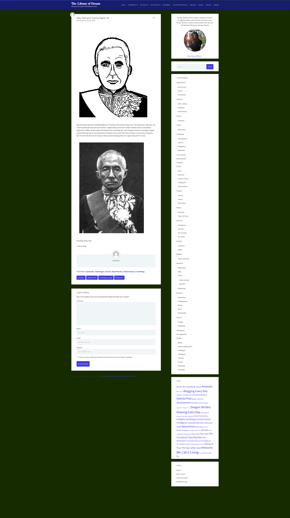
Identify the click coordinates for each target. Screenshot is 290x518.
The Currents (182, 233)
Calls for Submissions (185, 346)
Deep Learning (184, 280)
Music (180, 309)
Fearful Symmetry (201, 416)
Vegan (180, 250)
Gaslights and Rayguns (187, 419)
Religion (179, 254)
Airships (180, 322)
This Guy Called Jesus (191, 447)
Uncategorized (181, 334)
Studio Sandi (195, 434)
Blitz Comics (179, 391)
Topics (180, 275)
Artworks (90, 271)
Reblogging (185, 430)
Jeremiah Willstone (196, 423)
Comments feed (181, 478)
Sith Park (204, 430)
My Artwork (155, 5)
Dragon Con (186, 408)
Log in (178, 470)
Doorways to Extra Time (199, 403)
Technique (181, 370)
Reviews (208, 5)
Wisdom (201, 453)
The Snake (181, 237)
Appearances (181, 82)
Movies (180, 305)
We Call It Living (187, 452)
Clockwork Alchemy (200, 395)
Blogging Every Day (195, 391)
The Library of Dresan (85, 3)
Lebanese (181, 246)
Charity (178, 116)
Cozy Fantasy (181, 155)
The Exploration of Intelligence (198, 441)
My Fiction (143, 5)
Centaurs (179, 395)
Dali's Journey (182, 104)
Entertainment (181, 159)
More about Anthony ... (195, 56)
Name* (79, 329)
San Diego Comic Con (194, 430)
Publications (182, 268)
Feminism (181, 212)
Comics (178, 125)
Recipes (216, 5)
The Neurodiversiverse (196, 444)
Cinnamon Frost (188, 395)
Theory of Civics (183, 216)
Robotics (182, 284)
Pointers (179, 191)
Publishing (181, 366)
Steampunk (182, 182)
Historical (181, 175)
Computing (180, 134)
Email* (79, 338)
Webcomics (182, 130)
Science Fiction (183, 179)
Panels (180, 91)
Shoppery (181, 108)
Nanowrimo (119, 278)
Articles (180, 195)
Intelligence (182, 146)
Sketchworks (116, 271)
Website (79, 348)
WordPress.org (181, 482)
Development (182, 139)
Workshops (182, 288)
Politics (178, 208)
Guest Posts (182, 87)
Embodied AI (204, 413)
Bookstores (182, 297)
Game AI (180, 143)
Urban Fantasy (129, 271)
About (123, 5)
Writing (141, 271)
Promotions (182, 95)
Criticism (181, 358)
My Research (132, 5)
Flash (179, 171)
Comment (80, 301)
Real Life (179, 221)
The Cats (181, 229)
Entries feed (180, 474)
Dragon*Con (179, 408)
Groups (180, 362)
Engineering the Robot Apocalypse (185, 416)
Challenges (99, 271)
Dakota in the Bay (197, 399)
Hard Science (205, 419)
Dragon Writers (201, 407)
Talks (179, 272)
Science (200, 5)
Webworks (181, 150)
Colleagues (181, 354)
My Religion (166, 5)
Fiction (108, 271)
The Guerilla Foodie (183, 444)
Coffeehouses (182, 301)
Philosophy (181, 326)
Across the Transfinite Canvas (189, 386)
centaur (116, 261)
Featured (179, 163)
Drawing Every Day (106, 278)
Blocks (180, 343)
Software (193, 5)
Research (179, 263)
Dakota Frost (92, 278)
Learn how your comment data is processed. (118, 376)
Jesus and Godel (183, 259)
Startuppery (182, 225)
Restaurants (182, 313)
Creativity (181, 121)
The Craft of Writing (179, 5)
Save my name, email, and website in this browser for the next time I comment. (106, 357)
